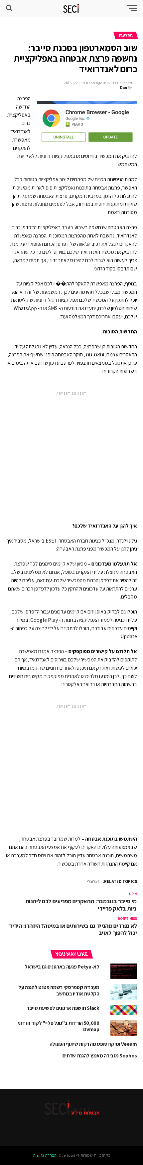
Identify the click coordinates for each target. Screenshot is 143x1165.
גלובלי (92, 882)
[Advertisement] (71, 451)
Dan (123, 87)
